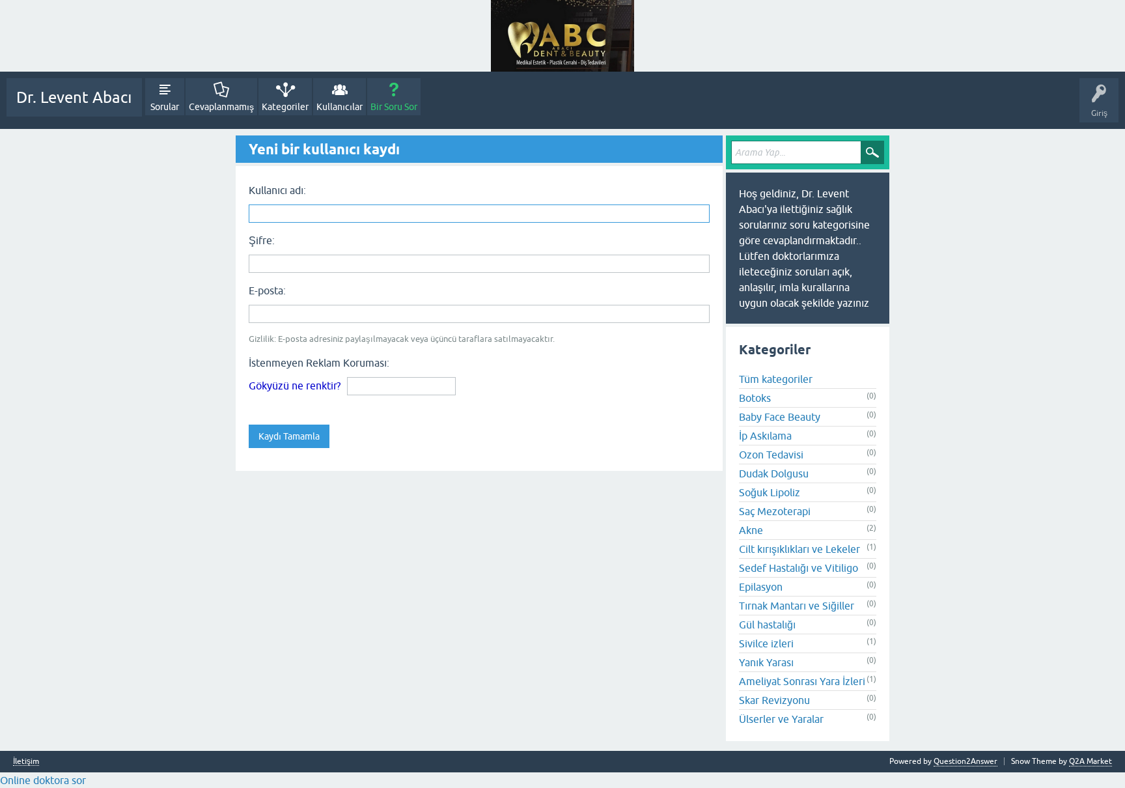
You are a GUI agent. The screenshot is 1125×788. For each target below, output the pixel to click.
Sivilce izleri (766, 643)
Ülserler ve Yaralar (781, 719)
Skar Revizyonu (774, 700)
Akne (751, 530)
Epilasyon (761, 587)
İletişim (26, 761)
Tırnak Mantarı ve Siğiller (796, 606)
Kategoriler (285, 107)
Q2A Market (1090, 761)
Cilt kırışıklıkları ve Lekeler (799, 549)
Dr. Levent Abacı (74, 97)
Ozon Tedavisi (771, 454)
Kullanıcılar (339, 107)
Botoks (755, 398)
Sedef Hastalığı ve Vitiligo (798, 568)
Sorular (164, 107)
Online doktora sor (43, 780)
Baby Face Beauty (779, 417)
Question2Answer (965, 761)
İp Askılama (765, 436)
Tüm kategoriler (775, 379)
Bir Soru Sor (393, 107)
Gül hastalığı (767, 624)
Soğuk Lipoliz (769, 492)
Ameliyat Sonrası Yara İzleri (802, 681)
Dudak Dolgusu (774, 473)
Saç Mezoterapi (775, 511)
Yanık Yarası (766, 662)
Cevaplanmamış (221, 107)
